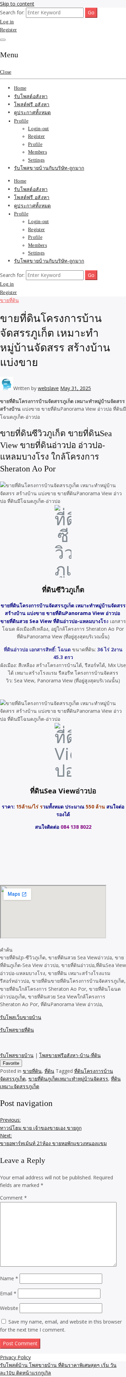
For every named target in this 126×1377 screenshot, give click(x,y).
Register (8, 29)
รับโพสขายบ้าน (17, 1055)
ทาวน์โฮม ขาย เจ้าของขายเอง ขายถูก (41, 1123)
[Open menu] (3, 40)
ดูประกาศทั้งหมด (32, 112)
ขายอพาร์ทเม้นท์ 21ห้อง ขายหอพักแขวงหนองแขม (53, 1139)
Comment (13, 1197)
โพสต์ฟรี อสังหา (31, 104)
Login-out (38, 128)
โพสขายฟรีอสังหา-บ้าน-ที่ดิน (70, 1055)
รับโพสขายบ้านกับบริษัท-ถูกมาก (49, 168)
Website (9, 1308)
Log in (7, 21)
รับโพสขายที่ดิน (17, 1029)
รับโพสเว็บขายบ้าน (20, 1017)
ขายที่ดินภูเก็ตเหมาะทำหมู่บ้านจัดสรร (68, 1078)
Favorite (11, 1063)
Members (37, 152)
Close (5, 72)
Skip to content (17, 3)
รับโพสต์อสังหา (31, 96)
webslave (48, 388)
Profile (21, 121)
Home (20, 88)
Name (9, 1278)
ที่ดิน (49, 1071)
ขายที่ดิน (9, 300)
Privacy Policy (15, 1357)
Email (8, 1293)
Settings (36, 160)
